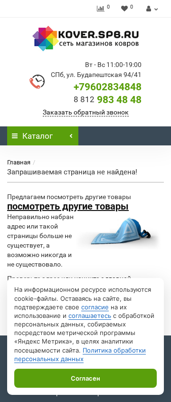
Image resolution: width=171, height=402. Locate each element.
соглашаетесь (89, 315)
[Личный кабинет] (151, 8)
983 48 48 (108, 99)
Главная (18, 162)
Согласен (85, 378)
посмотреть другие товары (68, 206)
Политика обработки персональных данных (80, 354)
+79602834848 (108, 87)
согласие (95, 307)
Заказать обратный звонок (86, 112)
